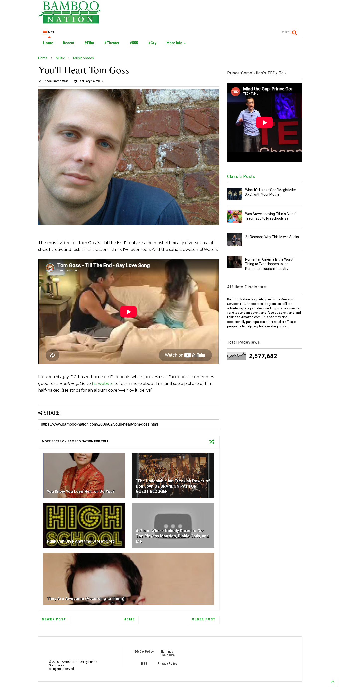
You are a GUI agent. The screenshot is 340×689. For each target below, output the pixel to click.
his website (102, 383)
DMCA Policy (144, 651)
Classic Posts (241, 176)
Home (48, 43)
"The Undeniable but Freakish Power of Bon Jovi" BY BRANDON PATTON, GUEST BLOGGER (173, 486)
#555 (134, 43)
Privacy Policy (167, 663)
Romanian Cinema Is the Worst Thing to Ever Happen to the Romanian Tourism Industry (269, 263)
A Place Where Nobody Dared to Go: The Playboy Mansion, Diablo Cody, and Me (172, 536)
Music (60, 58)
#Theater (112, 43)
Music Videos (83, 58)
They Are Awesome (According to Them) (85, 598)
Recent (68, 43)
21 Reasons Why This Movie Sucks (272, 237)
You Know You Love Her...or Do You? (81, 491)
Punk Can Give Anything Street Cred (81, 541)
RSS (144, 663)
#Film (89, 43)
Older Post (204, 619)
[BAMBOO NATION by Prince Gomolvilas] (69, 21)
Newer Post (54, 619)
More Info (174, 43)
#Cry (152, 43)
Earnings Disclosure (167, 653)
